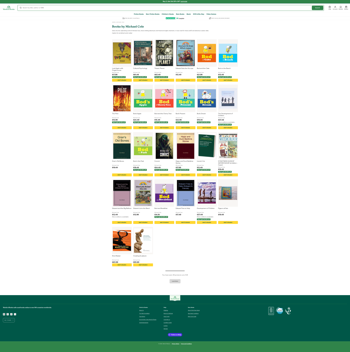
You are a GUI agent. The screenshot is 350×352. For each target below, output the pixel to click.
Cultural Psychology (140, 68)
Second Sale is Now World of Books (147, 319)
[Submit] (20, 8)
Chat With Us (167, 319)
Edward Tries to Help (183, 208)
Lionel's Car (201, 161)
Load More (175, 281)
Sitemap (166, 328)
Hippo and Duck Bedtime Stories (184, 162)
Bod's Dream (201, 113)
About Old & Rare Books (194, 310)
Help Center (167, 316)
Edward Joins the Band (141, 208)
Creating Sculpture (139, 256)
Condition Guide (168, 322)
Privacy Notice (175, 343)
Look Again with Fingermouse (117, 69)
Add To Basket (122, 80)
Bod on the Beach (224, 68)
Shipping (166, 310)
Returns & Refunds (168, 313)
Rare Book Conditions (193, 313)
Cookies (166, 325)
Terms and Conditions (186, 343)
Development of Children (206, 208)
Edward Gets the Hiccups (184, 68)
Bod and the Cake (203, 68)
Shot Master (116, 256)
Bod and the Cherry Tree (163, 113)
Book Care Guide (192, 316)
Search (317, 8)
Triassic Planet (159, 68)
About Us (141, 310)
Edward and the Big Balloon (121, 208)
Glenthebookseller (143, 322)
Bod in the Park (138, 161)
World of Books (166, 343)
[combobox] (170, 8)
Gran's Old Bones (118, 161)
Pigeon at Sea (223, 208)
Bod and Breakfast (160, 208)
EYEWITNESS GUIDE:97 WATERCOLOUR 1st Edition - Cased (228, 163)
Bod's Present (180, 113)
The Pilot (115, 113)
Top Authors (142, 316)
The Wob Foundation (144, 313)
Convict (157, 161)
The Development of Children (225, 114)
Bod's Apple (137, 113)
